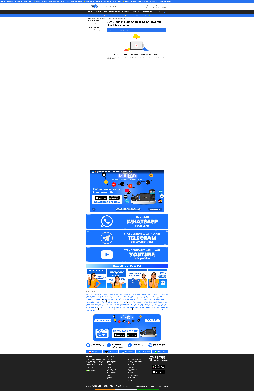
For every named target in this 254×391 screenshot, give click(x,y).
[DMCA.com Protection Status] (96, 371)
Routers (135, 302)
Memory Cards (153, 302)
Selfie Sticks (110, 301)
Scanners (165, 302)
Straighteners (94, 305)
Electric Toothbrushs (103, 305)
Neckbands (142, 296)
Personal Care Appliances (151, 304)
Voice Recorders (90, 299)
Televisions (125, 294)
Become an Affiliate (112, 374)
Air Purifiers (160, 305)
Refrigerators (143, 305)
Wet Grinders (138, 307)
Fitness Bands (133, 299)
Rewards (109, 364)
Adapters (146, 299)
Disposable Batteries (127, 309)
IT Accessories (132, 301)
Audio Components (152, 298)
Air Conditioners (129, 305)
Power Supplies (117, 304)
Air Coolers (136, 305)
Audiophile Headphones (123, 298)
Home (89, 18)
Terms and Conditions (133, 375)
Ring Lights (103, 301)
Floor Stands (161, 298)
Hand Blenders (146, 307)
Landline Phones (118, 294)
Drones (102, 302)
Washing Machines (163, 309)
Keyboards (140, 301)
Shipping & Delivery (133, 369)
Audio (149, 294)
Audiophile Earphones (111, 298)
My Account (147, 7)
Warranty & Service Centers (135, 361)
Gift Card (109, 359)
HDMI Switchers (137, 309)
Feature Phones (104, 294)
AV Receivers (98, 299)
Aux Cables (96, 301)
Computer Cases (126, 304)
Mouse (165, 301)
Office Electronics (135, 304)
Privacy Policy (131, 377)
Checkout (164, 7)
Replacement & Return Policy (135, 374)
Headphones (149, 296)
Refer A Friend (110, 366)
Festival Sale (110, 367)
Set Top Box (144, 294)
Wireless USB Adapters (98, 304)
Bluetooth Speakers (163, 294)
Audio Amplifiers (142, 298)
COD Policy (130, 370)
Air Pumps (156, 307)
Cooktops (101, 307)
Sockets (130, 302)
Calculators (118, 309)
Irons (152, 307)
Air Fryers (107, 307)
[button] (162, 12)
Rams (118, 302)
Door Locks (95, 309)
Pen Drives (145, 302)
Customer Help (156, 7)
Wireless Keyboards (158, 301)
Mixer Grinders (130, 307)
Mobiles (88, 294)
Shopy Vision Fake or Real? (134, 359)
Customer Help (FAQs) (133, 366)
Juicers (123, 307)
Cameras (107, 302)
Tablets (111, 294)
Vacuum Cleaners (152, 305)
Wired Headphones (158, 296)
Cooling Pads (108, 304)
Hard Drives (124, 302)
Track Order (131, 362)
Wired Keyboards (148, 301)
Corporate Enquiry (111, 370)
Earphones (114, 296)
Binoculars (111, 309)
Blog (108, 378)
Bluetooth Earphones (133, 296)
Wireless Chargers (160, 299)
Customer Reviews (111, 362)
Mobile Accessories (116, 299)
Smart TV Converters (134, 294)
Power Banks (89, 301)
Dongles (140, 302)
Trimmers (161, 304)
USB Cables (152, 299)
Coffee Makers (164, 307)
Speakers (154, 294)
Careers (109, 375)
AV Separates (106, 299)
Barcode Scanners (103, 309)
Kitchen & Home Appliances (117, 305)
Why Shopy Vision (111, 369)
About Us (109, 377)
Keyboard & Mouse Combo (93, 302)
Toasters (89, 309)
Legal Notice (131, 378)
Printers (160, 302)
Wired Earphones (122, 296)
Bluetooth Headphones (92, 298)
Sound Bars (98, 296)
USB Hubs (89, 304)
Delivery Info (131, 367)
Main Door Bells (91, 310)
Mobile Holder (154, 309)
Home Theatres (91, 296)
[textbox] (94, 23)
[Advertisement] (94, 56)
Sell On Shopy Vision (112, 372)
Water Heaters (94, 307)
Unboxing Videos (111, 361)
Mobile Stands (117, 301)
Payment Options (132, 372)
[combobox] (94, 23)
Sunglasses (125, 301)
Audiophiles (102, 298)
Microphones (133, 298)
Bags (142, 304)
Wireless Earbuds (106, 296)
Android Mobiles (95, 294)
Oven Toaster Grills (116, 307)
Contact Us (130, 380)
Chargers (140, 299)
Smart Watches (125, 299)
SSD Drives (113, 302)
